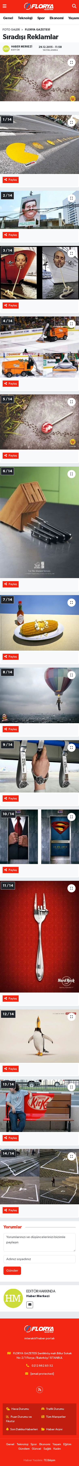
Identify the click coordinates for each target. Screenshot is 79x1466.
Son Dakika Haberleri (24, 1429)
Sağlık (47, 1448)
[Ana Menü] (4, 6)
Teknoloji (25, 18)
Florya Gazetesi (37, 29)
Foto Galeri (11, 29)
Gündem (24, 1448)
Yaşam (73, 18)
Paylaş (13, 179)
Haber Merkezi (37, 1296)
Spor (41, 18)
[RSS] (39, 1389)
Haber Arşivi (54, 1429)
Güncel (36, 1448)
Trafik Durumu (55, 1408)
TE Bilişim (49, 1460)
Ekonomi (57, 18)
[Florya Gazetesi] (39, 7)
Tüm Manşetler (56, 1416)
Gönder (12, 1270)
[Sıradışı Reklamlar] (39, 78)
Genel (8, 18)
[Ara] (74, 6)
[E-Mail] (29, 1305)
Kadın (57, 1448)
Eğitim (67, 1444)
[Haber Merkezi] (13, 1298)
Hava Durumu (20, 1408)
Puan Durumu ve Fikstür (19, 1419)
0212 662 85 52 (42, 1365)
